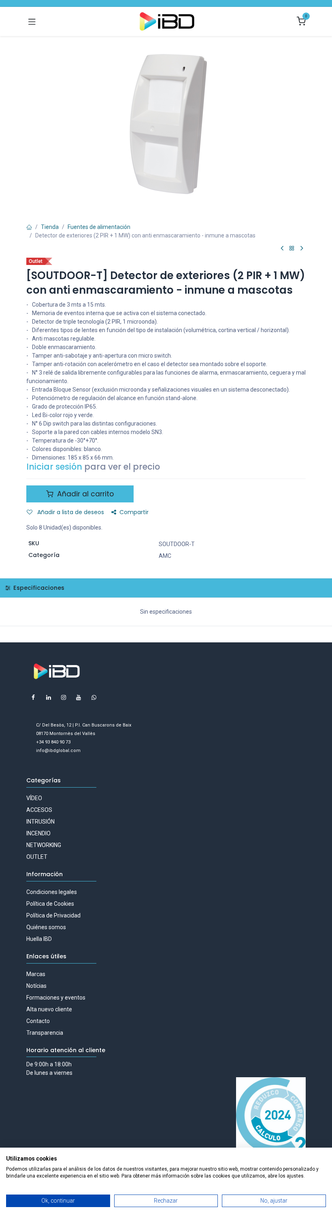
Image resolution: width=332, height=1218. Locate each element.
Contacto (38, 1021)
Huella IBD (39, 939)
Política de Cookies (50, 903)
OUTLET (36, 857)
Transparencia (44, 1032)
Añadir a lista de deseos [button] (70, 512)
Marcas (35, 974)
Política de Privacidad (53, 915)
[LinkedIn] (48, 697)
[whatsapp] (94, 697)
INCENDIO (38, 833)
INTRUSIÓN (40, 821)
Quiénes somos (46, 927)
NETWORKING (43, 845)
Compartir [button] (134, 512)
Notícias (36, 986)
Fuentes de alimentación (99, 227)
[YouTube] (78, 697)
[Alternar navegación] (32, 21)
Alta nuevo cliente (49, 1009)
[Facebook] (33, 697)
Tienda (50, 227)
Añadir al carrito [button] (84, 494)
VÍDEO (34, 798)
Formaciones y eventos (55, 997)
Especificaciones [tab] (38, 588)
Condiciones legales (51, 892)
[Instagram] (63, 697)
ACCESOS (39, 810)
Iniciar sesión (54, 466)
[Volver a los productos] (292, 248)
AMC (165, 556)
